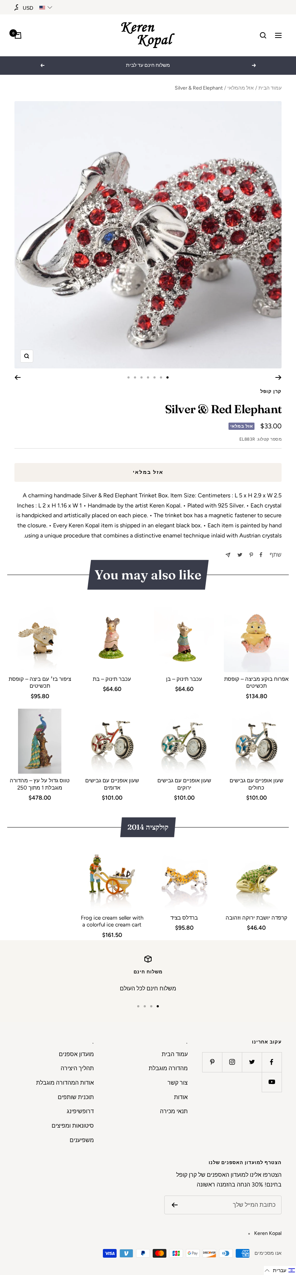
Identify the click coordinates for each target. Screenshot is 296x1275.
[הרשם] (174, 1204)
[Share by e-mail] (228, 555)
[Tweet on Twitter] (240, 554)
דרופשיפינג (80, 1111)
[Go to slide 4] (148, 377)
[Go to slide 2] (161, 377)
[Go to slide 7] (128, 377)
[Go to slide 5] (141, 377)
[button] (280, 1270)
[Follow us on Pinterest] (212, 1062)
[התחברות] (17, 7)
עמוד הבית (270, 88)
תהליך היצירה (77, 1068)
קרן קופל (271, 391)
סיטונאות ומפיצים (73, 1125)
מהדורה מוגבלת (168, 1068)
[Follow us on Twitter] (252, 1062)
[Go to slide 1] (167, 377)
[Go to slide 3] (154, 377)
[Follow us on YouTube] (272, 1082)
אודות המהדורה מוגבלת (65, 1082)
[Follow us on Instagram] (232, 1062)
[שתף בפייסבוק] (261, 554)
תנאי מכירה (174, 1111)
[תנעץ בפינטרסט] (251, 554)
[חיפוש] (263, 35)
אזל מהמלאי (240, 88)
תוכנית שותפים (76, 1097)
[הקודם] (278, 377)
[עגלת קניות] (18, 35)
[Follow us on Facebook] (272, 1062)
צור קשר (177, 1082)
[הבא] (17, 377)
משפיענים (82, 1140)
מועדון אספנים (76, 1054)
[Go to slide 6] (135, 377)
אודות (181, 1097)
